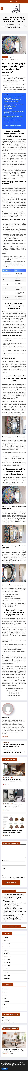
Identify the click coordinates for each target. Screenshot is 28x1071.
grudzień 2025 (7, 956)
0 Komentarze (15, 59)
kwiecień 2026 (7, 943)
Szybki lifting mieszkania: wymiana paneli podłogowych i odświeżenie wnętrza (13, 1049)
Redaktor (12, 1053)
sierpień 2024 (7, 978)
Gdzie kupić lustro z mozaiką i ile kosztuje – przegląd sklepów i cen (13, 126)
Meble (5, 998)
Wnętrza (5, 57)
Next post (5, 749)
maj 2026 (6, 940)
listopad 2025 (7, 959)
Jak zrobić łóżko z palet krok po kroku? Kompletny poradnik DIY (12, 751)
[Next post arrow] (24, 752)
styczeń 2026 (7, 953)
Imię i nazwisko (5, 860)
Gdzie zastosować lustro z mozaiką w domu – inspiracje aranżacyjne (13, 117)
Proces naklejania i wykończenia (11, 113)
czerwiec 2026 (7, 937)
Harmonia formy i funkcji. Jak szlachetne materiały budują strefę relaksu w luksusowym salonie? (12, 780)
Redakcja (13, 57)
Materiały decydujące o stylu (10, 106)
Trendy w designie (8, 108)
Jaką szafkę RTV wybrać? (9, 901)
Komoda (6, 989)
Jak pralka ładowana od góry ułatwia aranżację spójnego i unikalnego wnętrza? (12, 806)
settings (16, 1066)
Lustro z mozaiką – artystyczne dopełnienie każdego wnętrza (12, 97)
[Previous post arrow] (24, 745)
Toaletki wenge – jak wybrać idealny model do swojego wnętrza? (13, 745)
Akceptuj (4, 1068)
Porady (5, 1004)
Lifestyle (6, 995)
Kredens (6, 992)
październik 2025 (8, 962)
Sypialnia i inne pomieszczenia (11, 122)
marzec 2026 (7, 947)
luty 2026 (6, 950)
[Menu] (2, 8)
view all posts (5, 736)
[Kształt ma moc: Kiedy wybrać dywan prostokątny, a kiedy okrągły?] (14, 821)
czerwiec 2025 (7, 975)
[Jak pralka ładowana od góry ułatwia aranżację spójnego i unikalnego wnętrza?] (14, 795)
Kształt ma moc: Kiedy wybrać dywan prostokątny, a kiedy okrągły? (12, 831)
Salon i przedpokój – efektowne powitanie (13, 120)
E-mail (3, 868)
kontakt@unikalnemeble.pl (7, 1022)
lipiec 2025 (6, 972)
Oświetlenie (6, 1001)
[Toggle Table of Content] (22, 95)
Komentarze (4, 847)
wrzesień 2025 (7, 965)
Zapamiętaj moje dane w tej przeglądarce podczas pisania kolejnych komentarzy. (13, 878)
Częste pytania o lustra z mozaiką (11, 101)
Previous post (6, 742)
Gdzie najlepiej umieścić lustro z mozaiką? (13, 99)
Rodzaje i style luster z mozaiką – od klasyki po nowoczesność (13, 105)
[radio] (10, 693)
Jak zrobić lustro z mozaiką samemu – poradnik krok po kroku (14, 112)
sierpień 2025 (7, 969)
